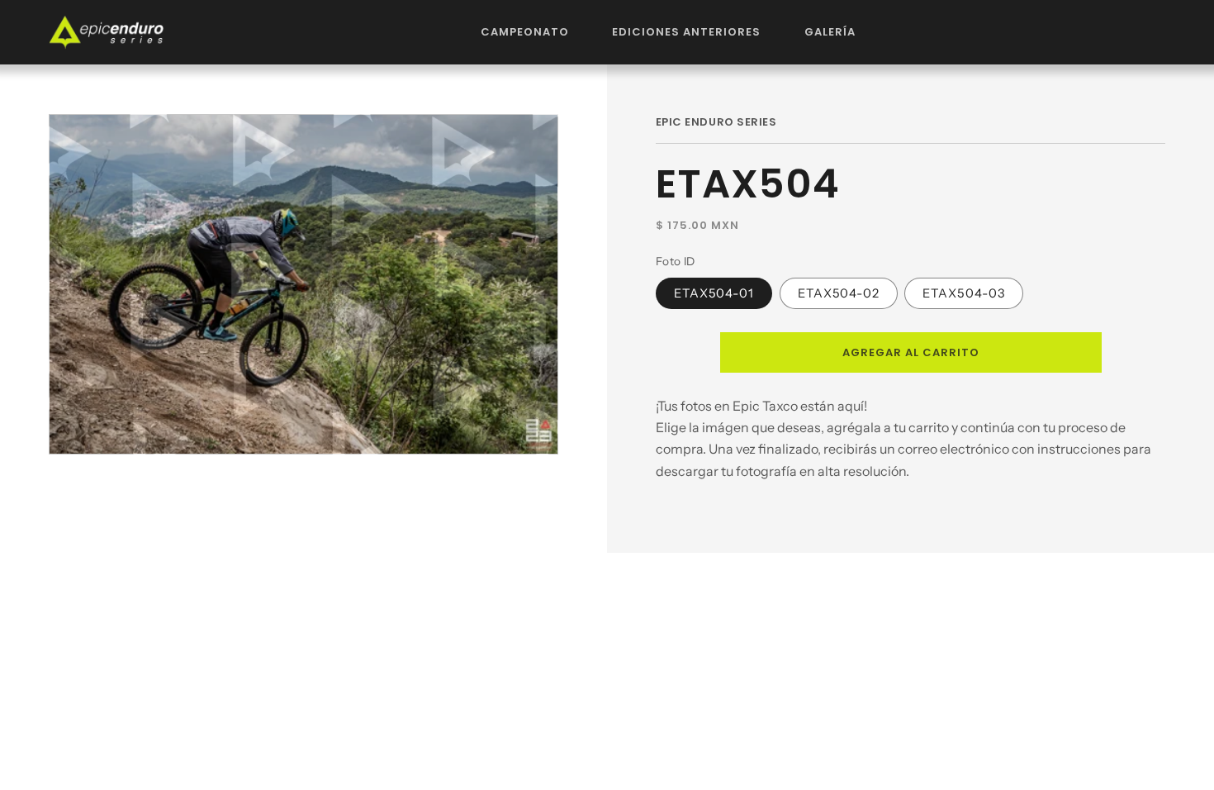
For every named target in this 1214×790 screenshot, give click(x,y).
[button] (525, 32)
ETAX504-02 (839, 293)
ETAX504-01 (714, 293)
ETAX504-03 (963, 293)
